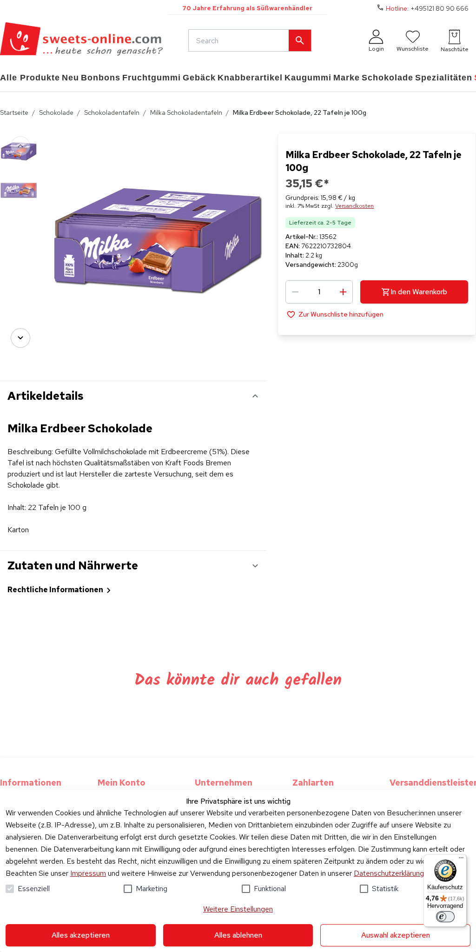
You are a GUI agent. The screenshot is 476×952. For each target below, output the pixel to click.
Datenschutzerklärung (389, 873)
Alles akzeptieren (81, 935)
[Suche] (300, 40)
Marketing (151, 888)
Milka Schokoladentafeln (186, 112)
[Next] (20, 338)
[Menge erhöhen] (343, 292)
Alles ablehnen (238, 935)
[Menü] (461, 860)
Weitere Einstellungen (238, 909)
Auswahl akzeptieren (395, 935)
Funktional (270, 888)
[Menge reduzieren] (295, 292)
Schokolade (56, 112)
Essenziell (34, 888)
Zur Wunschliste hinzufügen (340, 314)
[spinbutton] (319, 292)
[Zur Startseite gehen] (81, 40)
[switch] (445, 916)
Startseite (14, 112)
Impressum (88, 873)
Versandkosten (354, 206)
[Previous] (20, 146)
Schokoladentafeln (111, 112)
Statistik (385, 888)
